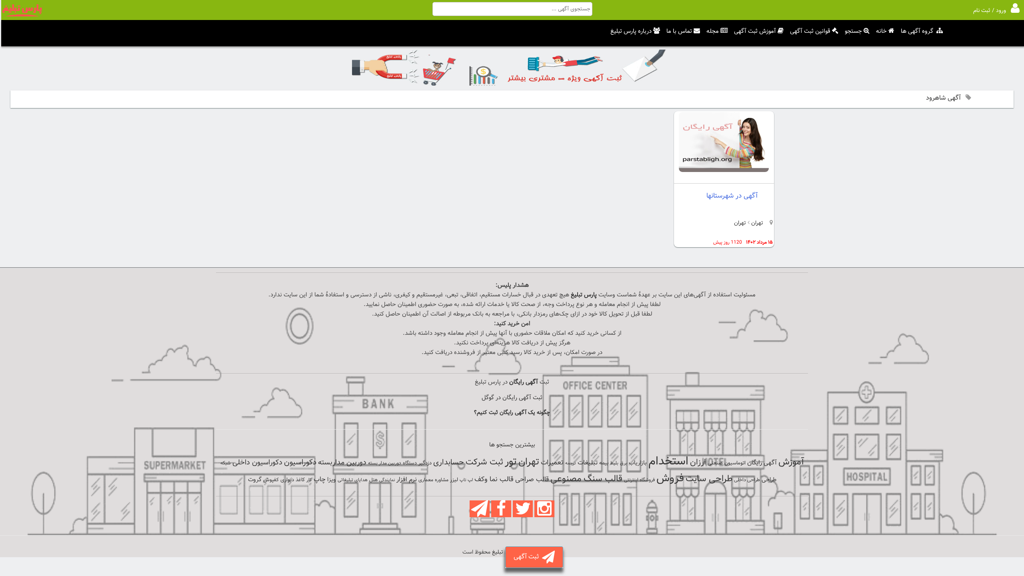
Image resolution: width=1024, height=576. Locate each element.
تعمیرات (552, 462)
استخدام (668, 461)
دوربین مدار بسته (384, 463)
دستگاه (410, 463)
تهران (756, 223)
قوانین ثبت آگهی (810, 31)
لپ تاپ (466, 480)
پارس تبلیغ (584, 295)
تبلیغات (588, 463)
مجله (712, 31)
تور (511, 462)
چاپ (320, 479)
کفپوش (271, 480)
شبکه (225, 463)
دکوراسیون (300, 462)
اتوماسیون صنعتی (727, 463)
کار (309, 480)
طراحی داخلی (747, 480)
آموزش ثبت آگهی (755, 31)
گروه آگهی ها (917, 31)
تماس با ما (679, 31)
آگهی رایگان (762, 463)
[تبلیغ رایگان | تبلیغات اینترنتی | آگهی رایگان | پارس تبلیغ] (22, 15)
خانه (881, 31)
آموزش (791, 462)
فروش (670, 478)
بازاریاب (638, 463)
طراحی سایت (709, 479)
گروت (255, 479)
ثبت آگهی (528, 557)
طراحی (769, 479)
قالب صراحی (532, 479)
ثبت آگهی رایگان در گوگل (512, 397)
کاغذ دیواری (292, 480)
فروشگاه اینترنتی (639, 480)
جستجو (853, 31)
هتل (373, 480)
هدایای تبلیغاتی (353, 480)
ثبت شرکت (484, 462)
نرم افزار (406, 479)
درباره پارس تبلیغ (631, 31)
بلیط (614, 463)
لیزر (454, 480)
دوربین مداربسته (342, 462)
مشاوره (441, 480)
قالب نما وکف (494, 479)
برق (623, 463)
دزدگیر (425, 463)
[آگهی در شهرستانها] (724, 171)
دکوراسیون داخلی (257, 462)
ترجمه (570, 463)
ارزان (698, 462)
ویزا (331, 479)
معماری (425, 480)
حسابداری (448, 462)
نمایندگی (387, 480)
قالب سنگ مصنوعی (586, 479)
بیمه (603, 463)
